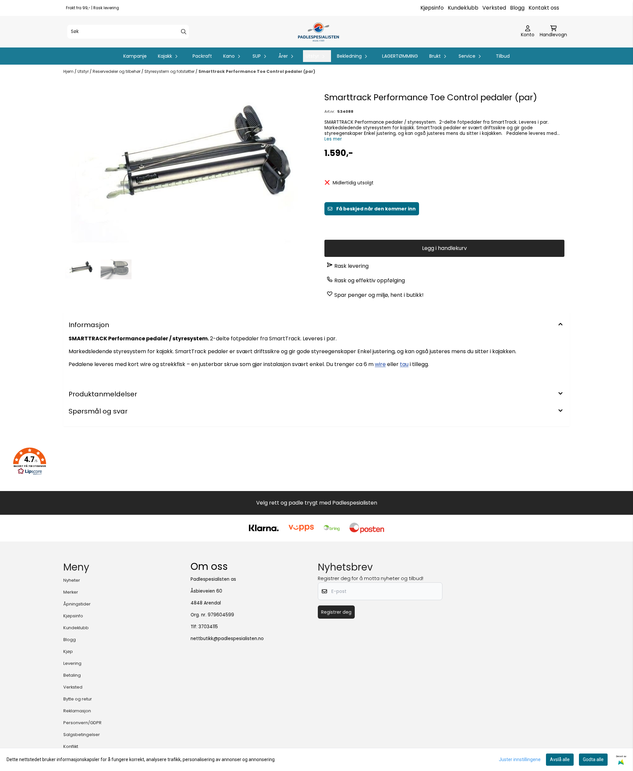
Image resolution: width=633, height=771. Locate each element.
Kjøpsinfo (432, 8)
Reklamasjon (77, 711)
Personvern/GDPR (82, 722)
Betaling (72, 675)
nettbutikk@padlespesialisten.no (227, 638)
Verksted (494, 8)
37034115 (208, 627)
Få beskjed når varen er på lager (450, 226)
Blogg (517, 8)
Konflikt (70, 746)
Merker (70, 592)
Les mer (333, 139)
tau (404, 364)
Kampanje (135, 56)
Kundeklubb (463, 8)
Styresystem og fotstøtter (170, 71)
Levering (72, 663)
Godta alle (593, 759)
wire (380, 364)
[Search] (184, 32)
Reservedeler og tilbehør (117, 71)
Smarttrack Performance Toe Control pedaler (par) (256, 71)
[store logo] (318, 32)
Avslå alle (560, 759)
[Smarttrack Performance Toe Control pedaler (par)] (188, 171)
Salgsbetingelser (81, 734)
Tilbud (503, 56)
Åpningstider (77, 604)
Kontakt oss (543, 8)
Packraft (202, 56)
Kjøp (68, 651)
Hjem (69, 71)
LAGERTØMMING (400, 56)
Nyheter (71, 580)
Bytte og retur (77, 699)
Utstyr (83, 71)
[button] (29, 461)
